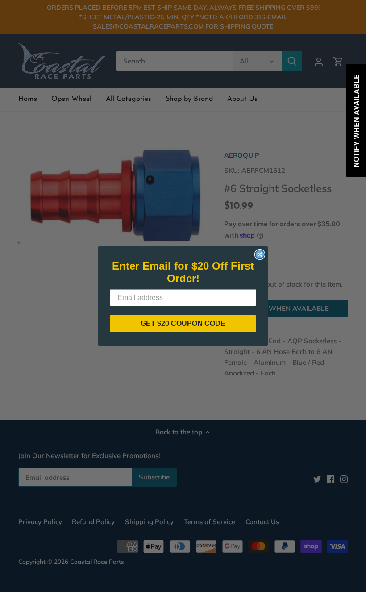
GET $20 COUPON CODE (183, 323)
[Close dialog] (259, 254)
